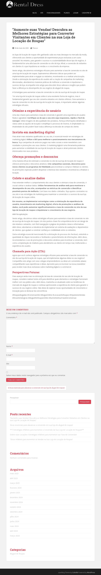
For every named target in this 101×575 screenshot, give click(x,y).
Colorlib (75, 572)
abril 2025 (14, 478)
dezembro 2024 (16, 497)
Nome (9, 346)
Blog (35, 13)
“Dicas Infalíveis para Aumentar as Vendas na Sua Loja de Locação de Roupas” (41, 439)
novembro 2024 (16, 502)
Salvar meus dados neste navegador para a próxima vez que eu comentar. (36, 375)
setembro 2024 (16, 512)
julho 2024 (14, 516)
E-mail (9, 355)
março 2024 (15, 536)
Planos (67, 13)
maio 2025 (14, 473)
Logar (75, 13)
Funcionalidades (53, 13)
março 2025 (15, 483)
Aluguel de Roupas (17, 554)
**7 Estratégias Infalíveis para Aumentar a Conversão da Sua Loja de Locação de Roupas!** (47, 430)
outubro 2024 (15, 507)
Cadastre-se (86, 13)
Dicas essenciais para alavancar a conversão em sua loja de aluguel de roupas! (41, 425)
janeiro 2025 (15, 492)
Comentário (11, 317)
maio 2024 (14, 526)
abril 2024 (14, 531)
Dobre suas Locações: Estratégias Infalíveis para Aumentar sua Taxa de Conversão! (43, 434)
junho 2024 (14, 521)
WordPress (91, 572)
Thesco (35, 48)
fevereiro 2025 (16, 488)
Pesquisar (14, 397)
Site (41, 13)
